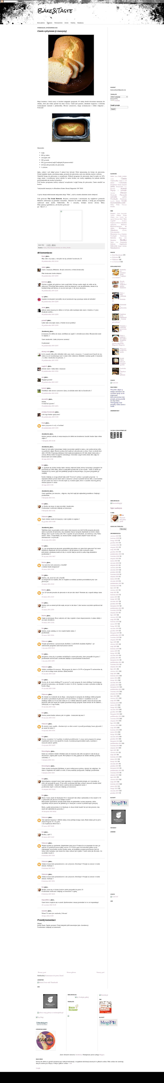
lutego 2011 (113, 761)
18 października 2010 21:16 (50, 290)
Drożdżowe (113, 185)
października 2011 (115, 743)
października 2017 (115, 583)
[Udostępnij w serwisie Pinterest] (55, 245)
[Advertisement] (118, 55)
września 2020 (114, 556)
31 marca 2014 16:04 (48, 635)
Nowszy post (42, 972)
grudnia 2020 (114, 552)
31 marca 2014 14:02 (48, 622)
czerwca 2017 (114, 590)
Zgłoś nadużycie (116, 508)
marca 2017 (113, 597)
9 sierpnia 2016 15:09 (48, 773)
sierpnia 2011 (114, 748)
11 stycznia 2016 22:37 (48, 745)
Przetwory (123, 199)
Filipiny (112, 217)
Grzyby (122, 217)
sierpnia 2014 (114, 667)
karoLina (44, 282)
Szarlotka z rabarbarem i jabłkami (123, 372)
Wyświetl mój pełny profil (123, 519)
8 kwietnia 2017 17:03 (48, 855)
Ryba (120, 238)
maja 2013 (113, 700)
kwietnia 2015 (114, 649)
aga (43, 296)
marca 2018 (113, 579)
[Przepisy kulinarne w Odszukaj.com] (42, 1025)
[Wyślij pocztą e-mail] (47, 245)
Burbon (44, 562)
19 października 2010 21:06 (50, 393)
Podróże (73, 23)
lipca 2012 (113, 723)
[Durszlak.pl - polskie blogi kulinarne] (103, 995)
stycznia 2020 (114, 563)
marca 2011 (113, 759)
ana (43, 377)
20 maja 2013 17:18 (47, 459)
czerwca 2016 (114, 617)
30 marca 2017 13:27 (48, 837)
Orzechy (112, 193)
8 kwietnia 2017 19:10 (48, 868)
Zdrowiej (113, 246)
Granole (124, 185)
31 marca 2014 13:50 (48, 609)
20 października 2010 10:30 (50, 417)
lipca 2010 (113, 777)
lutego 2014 (114, 680)
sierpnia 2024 (114, 547)
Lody (125, 186)
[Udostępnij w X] (51, 245)
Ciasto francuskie (122, 213)
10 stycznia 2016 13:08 (48, 688)
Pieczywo (113, 234)
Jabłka (112, 187)
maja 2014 (113, 673)
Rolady (118, 201)
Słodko (69, 247)
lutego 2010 (114, 788)
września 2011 (114, 745)
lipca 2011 (113, 750)
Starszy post (100, 972)
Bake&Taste (55, 10)
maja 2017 (113, 592)
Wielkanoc (115, 259)
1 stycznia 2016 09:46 (48, 648)
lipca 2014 (113, 669)
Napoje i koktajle (118, 190)
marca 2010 (113, 786)
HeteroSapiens (46, 751)
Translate (117, 100)
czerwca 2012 (114, 725)
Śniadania (49, 23)
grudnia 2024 (114, 543)
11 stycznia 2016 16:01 (48, 730)
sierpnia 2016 (114, 612)
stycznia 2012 (114, 736)
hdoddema (78, 1055)
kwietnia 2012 (114, 730)
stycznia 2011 (114, 764)
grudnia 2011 (114, 739)
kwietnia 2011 (114, 757)
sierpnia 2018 (114, 576)
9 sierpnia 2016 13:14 (48, 760)
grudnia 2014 (114, 658)
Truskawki (123, 242)
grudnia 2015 (114, 631)
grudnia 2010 (114, 766)
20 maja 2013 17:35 (47, 485)
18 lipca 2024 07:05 (47, 916)
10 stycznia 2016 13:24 (48, 707)
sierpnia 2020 (114, 558)
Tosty (117, 242)
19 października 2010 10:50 (50, 360)
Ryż (126, 238)
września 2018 (114, 574)
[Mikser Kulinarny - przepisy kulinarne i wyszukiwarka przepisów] (73, 1011)
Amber (44, 267)
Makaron (124, 224)
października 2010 (116, 770)
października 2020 (116, 554)
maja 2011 (113, 754)
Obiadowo (114, 230)
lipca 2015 (113, 642)
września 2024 (114, 545)
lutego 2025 (114, 540)
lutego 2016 (114, 626)
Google (38, 1068)
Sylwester (115, 257)
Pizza (119, 234)
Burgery (113, 213)
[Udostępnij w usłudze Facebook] (53, 245)
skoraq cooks (46, 351)
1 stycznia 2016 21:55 (48, 661)
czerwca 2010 (114, 779)
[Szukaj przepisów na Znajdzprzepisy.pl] (39, 1017)
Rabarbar (113, 238)
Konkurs (124, 221)
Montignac (123, 228)
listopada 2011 (114, 741)
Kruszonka (119, 186)
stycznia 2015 (114, 655)
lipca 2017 (113, 588)
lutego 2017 (114, 599)
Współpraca (80, 23)
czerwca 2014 (114, 671)
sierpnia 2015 (114, 640)
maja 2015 (113, 646)
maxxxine (44, 911)
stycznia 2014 (114, 682)
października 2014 (116, 662)
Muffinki (124, 189)
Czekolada (123, 183)
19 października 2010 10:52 (50, 371)
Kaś (43, 465)
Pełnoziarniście (58, 23)
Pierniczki (113, 195)
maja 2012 (113, 727)
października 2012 (116, 716)
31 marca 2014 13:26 (48, 569)
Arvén (43, 307)
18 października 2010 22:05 (50, 301)
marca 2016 (113, 624)
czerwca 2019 (114, 567)
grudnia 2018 (114, 572)
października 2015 (116, 635)
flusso (43, 256)
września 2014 (114, 664)
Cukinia (112, 215)
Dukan (119, 215)
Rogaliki (112, 201)
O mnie (66, 23)
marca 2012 (113, 732)
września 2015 (114, 637)
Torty (117, 205)
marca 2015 (113, 651)
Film (48, 247)
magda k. (44, 366)
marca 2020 (114, 561)
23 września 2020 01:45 (49, 905)
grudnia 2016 (114, 603)
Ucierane (124, 204)
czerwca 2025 (114, 536)
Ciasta (45, 247)
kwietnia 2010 (114, 784)
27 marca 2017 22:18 (48, 826)
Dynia (119, 185)
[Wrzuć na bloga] (49, 245)
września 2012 (114, 718)
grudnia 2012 (114, 712)
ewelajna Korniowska (48, 412)
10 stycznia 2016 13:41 (48, 718)
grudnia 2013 (114, 685)
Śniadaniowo (115, 248)
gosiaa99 (44, 320)
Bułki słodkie (122, 176)
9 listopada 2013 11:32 (48, 510)
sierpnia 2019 (114, 565)
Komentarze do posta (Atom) (54, 975)
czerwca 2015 (114, 644)
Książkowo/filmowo (115, 222)
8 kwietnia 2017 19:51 (48, 881)
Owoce (123, 192)
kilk (71, 1063)
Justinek (44, 388)
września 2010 (114, 773)
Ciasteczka (114, 181)
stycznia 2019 (114, 570)
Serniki (124, 201)
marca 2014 (113, 678)
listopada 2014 (114, 660)
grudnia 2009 (114, 793)
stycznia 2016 (114, 628)
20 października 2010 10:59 (50, 428)
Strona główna (41, 23)
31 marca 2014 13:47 (48, 597)
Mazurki (112, 188)
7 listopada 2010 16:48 (48, 441)
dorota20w (45, 399)
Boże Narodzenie (117, 255)
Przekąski (114, 199)
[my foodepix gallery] (82, 997)
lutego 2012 (114, 734)
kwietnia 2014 (114, 676)
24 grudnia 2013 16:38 (48, 521)
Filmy (117, 217)
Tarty (112, 205)
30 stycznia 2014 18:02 (49, 540)
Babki (112, 176)
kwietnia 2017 (114, 594)
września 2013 (114, 691)
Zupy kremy (122, 246)
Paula (43, 423)
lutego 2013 (114, 707)
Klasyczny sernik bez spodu (123, 350)
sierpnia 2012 (114, 721)
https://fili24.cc (46, 900)
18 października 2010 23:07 (50, 345)
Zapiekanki (123, 244)
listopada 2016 (114, 606)
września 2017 (114, 585)
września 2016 (114, 610)
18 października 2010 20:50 (50, 276)
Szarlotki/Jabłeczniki (117, 203)
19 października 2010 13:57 (50, 382)
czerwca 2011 (114, 752)
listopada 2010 (114, 768)
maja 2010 (113, 782)
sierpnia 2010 (114, 775)
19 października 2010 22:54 (50, 406)
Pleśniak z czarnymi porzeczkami (123, 328)
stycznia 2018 (114, 581)
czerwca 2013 (114, 698)
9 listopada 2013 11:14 (48, 498)
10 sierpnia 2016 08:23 (48, 789)
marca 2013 (113, 705)
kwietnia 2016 (114, 621)
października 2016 (116, 608)
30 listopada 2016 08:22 (49, 811)
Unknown (45, 516)
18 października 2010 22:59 (50, 314)
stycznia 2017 (114, 601)
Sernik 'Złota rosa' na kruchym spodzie (123, 362)
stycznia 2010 (114, 791)
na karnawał (116, 262)
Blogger (101, 1055)
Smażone (113, 240)
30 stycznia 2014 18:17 (48, 556)
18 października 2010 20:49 (50, 261)
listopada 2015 (114, 633)
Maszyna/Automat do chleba (58, 247)
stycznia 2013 (114, 709)
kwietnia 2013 (114, 703)
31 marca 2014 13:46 (48, 584)
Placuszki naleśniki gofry (118, 196)
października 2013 (116, 689)
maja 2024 (113, 549)
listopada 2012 (114, 714)
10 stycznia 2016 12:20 (48, 674)
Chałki (112, 178)
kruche (112, 206)
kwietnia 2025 (114, 538)
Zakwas (112, 244)
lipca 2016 (113, 615)
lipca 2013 (113, 696)
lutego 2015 (114, 653)
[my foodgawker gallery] (118, 823)
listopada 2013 (114, 687)
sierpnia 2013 (114, 694)
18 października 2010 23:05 (50, 325)
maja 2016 (113, 619)
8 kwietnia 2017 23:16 (48, 894)
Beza (116, 176)
